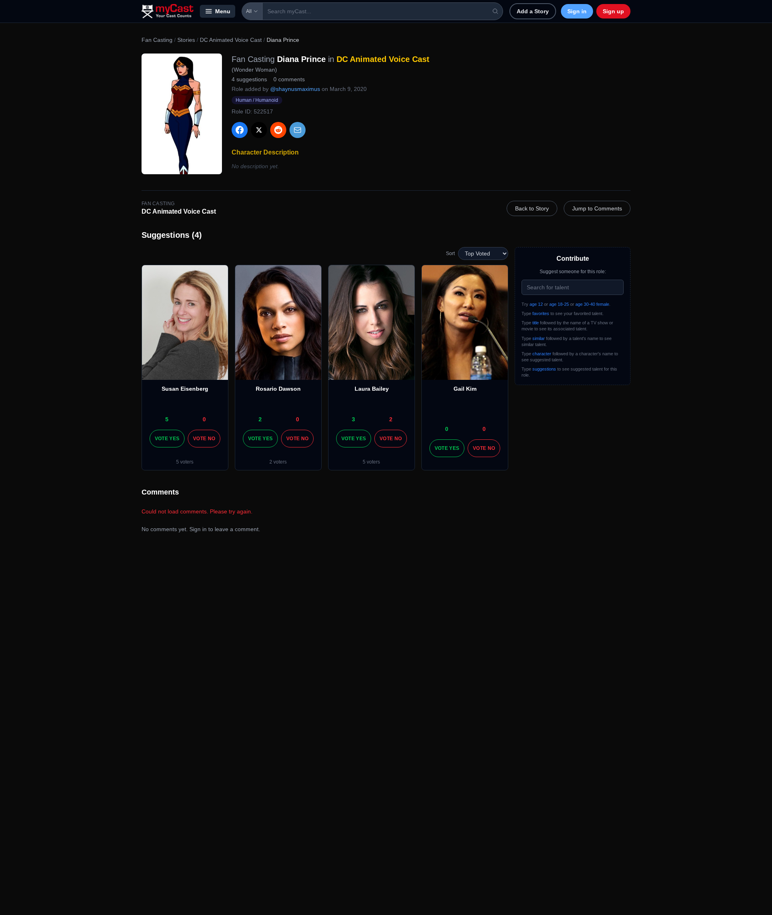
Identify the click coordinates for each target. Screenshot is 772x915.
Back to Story (532, 208)
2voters (278, 462)
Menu (222, 11)
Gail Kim (465, 388)
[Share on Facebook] (240, 130)
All (249, 11)
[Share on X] (259, 130)
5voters (184, 462)
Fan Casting (157, 40)
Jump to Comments (597, 208)
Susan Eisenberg (185, 388)
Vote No (204, 438)
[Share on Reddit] (278, 130)
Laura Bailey (372, 388)
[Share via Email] (298, 130)
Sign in (577, 11)
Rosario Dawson (278, 388)
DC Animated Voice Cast (231, 40)
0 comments (289, 79)
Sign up (613, 11)
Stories (186, 40)
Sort (450, 253)
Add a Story (533, 11)
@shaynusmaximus (295, 89)
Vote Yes (167, 438)
